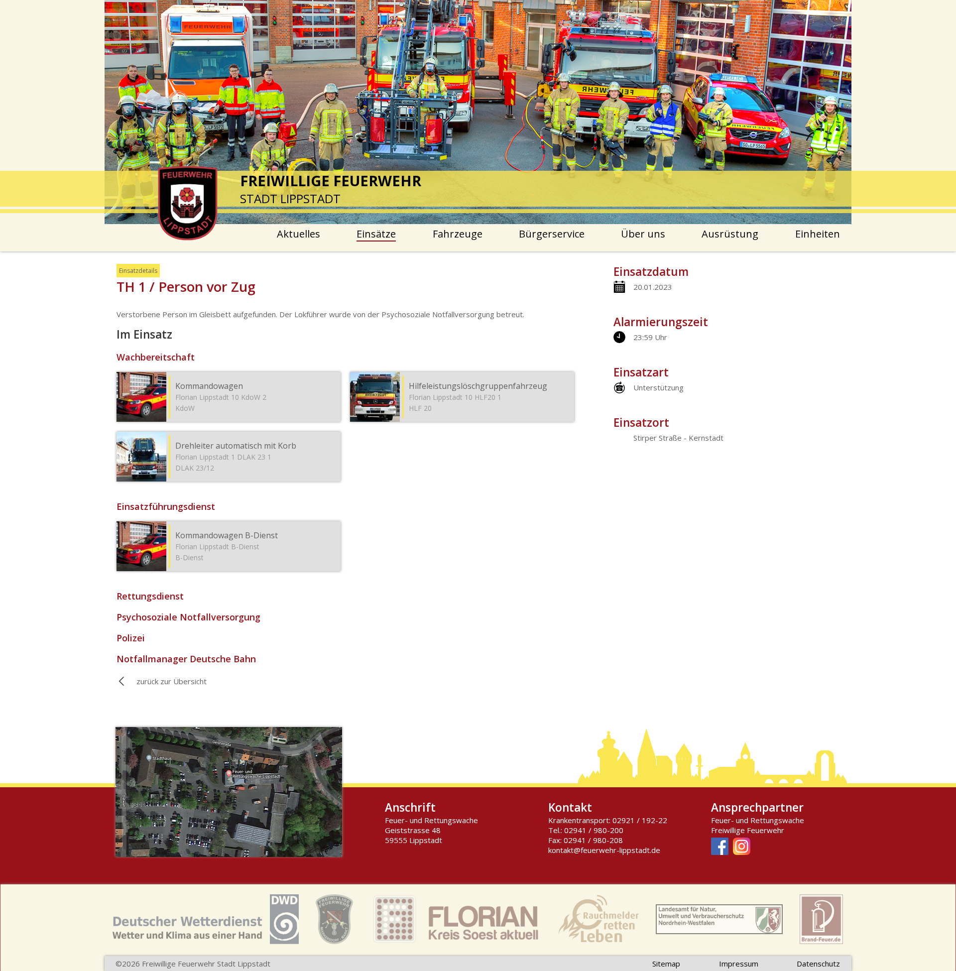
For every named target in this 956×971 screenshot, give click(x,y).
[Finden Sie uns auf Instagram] (741, 847)
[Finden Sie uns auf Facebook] (719, 847)
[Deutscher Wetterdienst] (205, 920)
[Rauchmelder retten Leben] (598, 920)
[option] (478, 112)
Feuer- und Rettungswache (757, 820)
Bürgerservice (552, 234)
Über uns (643, 234)
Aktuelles (298, 234)
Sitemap (666, 964)
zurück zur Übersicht (171, 681)
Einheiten (817, 234)
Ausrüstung (730, 234)
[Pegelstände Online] (719, 920)
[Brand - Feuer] (821, 920)
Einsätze (376, 234)
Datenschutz (818, 964)
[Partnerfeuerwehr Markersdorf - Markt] (334, 920)
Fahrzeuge (457, 234)
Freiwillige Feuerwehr (747, 830)
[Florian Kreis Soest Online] (455, 920)
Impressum (738, 964)
